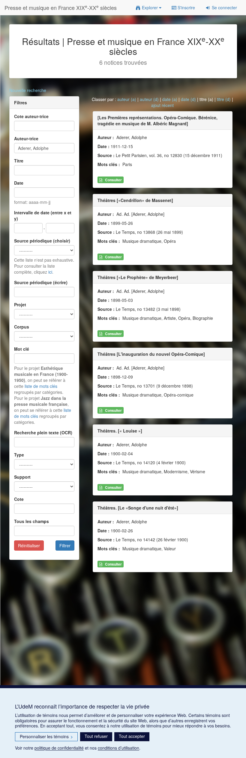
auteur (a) (126, 99)
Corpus (21, 327)
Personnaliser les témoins (46, 736)
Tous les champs (31, 521)
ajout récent (162, 105)
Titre (18, 161)
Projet (20, 305)
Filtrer (64, 545)
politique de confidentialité (59, 748)
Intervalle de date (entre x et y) (42, 215)
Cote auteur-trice (31, 116)
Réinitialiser (29, 545)
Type (19, 455)
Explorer (150, 7)
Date (18, 183)
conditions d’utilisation (118, 748)
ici (50, 272)
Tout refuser (96, 736)
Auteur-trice (26, 138)
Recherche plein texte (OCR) (43, 432)
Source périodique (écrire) (41, 282)
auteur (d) (149, 99)
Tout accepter (132, 736)
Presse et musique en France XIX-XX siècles (60, 7)
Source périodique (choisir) (42, 241)
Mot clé (21, 349)
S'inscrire (185, 7)
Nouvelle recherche (27, 90)
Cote (19, 499)
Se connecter (224, 7)
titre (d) (224, 99)
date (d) (188, 99)
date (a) (169, 99)
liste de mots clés (41, 386)
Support (22, 477)
